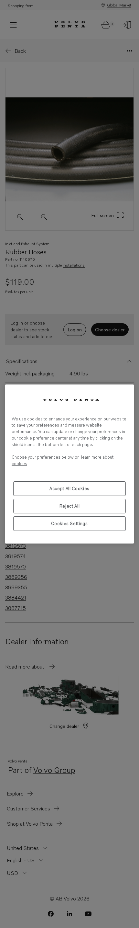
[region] (69, 464)
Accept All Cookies (69, 488)
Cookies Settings (69, 523)
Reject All (69, 506)
